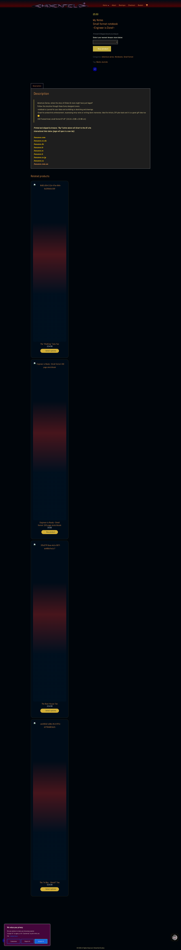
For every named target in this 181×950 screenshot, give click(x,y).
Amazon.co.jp (40, 157)
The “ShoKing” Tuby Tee (49, 344)
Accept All (41, 941)
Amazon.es (38, 151)
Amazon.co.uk (40, 141)
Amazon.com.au (41, 164)
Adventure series (108, 57)
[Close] (48, 925)
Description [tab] (37, 86)
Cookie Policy (14, 936)
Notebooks (119, 57)
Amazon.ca (39, 161)
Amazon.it (38, 154)
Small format (128, 57)
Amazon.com (39, 137)
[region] (27, 935)
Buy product (103, 49)
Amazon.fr (38, 147)
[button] (147, 5)
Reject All (27, 941)
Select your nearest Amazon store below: (108, 37)
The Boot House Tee (50, 703)
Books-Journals (102, 62)
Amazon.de (39, 144)
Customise (14, 941)
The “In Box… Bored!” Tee (50, 882)
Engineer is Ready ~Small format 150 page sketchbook (49, 524)
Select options (50, 351)
